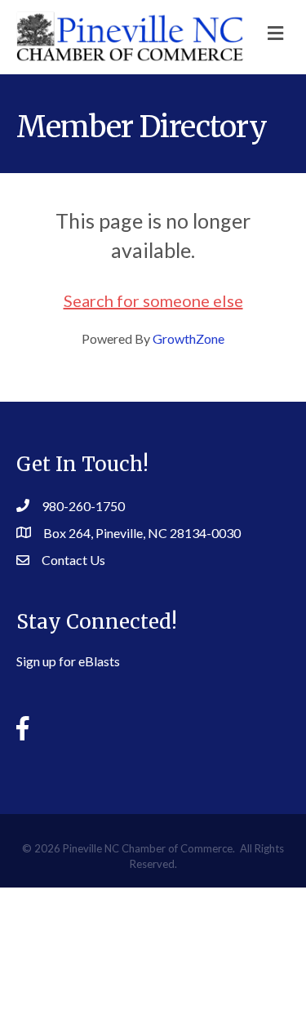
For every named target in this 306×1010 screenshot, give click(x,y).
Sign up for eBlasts (68, 661)
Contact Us (73, 559)
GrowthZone (188, 338)
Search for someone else (153, 300)
